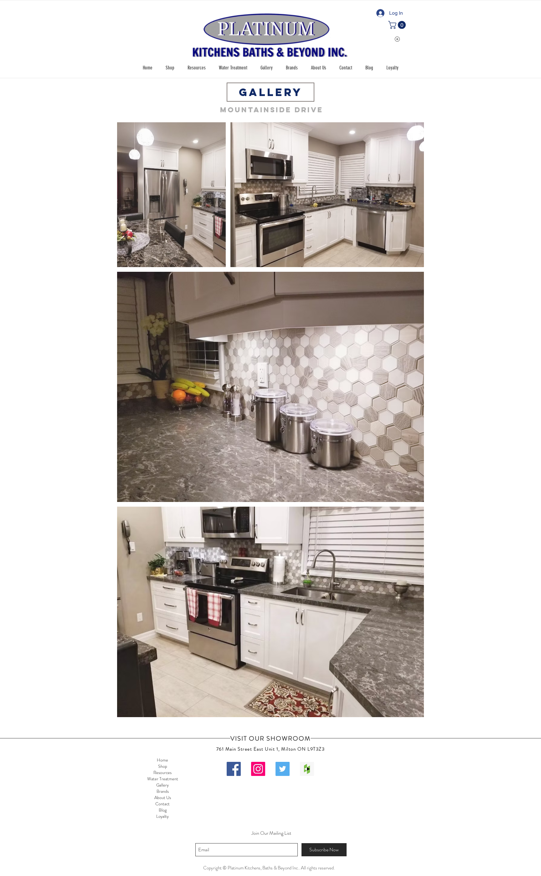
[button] (170, 68)
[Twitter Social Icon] (283, 769)
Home (162, 760)
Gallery (162, 785)
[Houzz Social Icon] (307, 769)
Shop (162, 766)
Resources (162, 772)
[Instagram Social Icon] (258, 769)
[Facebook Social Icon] (234, 769)
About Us (162, 797)
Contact (162, 804)
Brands (163, 791)
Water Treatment (162, 779)
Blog (163, 810)
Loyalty (162, 816)
